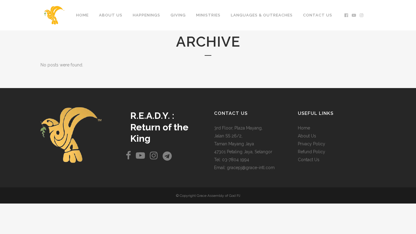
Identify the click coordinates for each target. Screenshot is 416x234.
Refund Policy (311, 151)
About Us (307, 135)
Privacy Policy (311, 143)
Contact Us (308, 159)
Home (304, 128)
